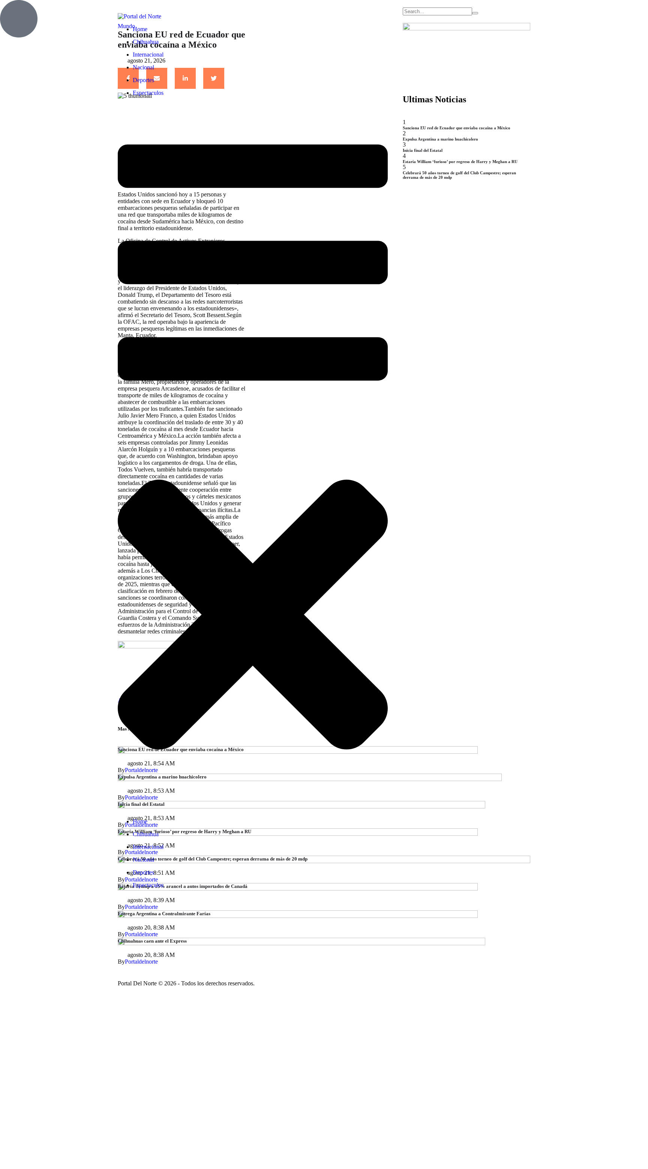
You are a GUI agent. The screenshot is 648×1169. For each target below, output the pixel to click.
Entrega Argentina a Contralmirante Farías (164, 913)
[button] (253, 10)
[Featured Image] (298, 916)
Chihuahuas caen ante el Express (152, 941)
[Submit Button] (475, 13)
